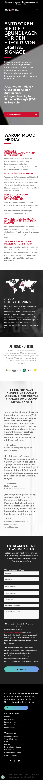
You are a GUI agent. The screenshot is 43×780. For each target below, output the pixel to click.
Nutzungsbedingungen (12, 752)
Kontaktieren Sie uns (16, 708)
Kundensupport (29, 2)
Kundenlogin (21, 4)
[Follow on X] (14, 761)
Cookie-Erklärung (10, 755)
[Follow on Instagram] (19, 761)
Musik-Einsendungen (11, 725)
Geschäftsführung (10, 739)
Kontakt (7, 717)
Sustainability (9, 750)
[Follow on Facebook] (10, 761)
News (6, 742)
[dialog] (3, 777)
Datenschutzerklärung (12, 632)
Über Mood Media (11, 736)
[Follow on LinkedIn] (6, 761)
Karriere (7, 744)
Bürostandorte (9, 727)
